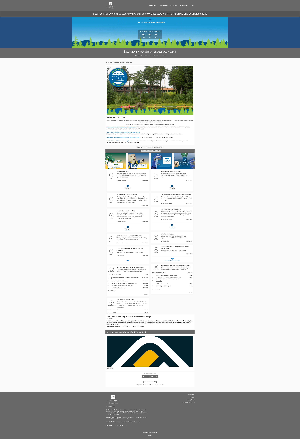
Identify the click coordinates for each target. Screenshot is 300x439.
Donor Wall (184, 5)
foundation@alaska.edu (156, 384)
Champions (152, 5)
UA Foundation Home (188, 402)
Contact (192, 397)
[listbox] (150, 90)
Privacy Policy (191, 400)
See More (110, 368)
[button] (113, 90)
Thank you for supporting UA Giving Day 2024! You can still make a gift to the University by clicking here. (150, 14)
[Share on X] (148, 376)
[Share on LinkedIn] (152, 376)
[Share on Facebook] (144, 376)
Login (149, 435)
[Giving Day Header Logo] (110, 5)
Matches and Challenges (168, 5)
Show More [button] (111, 291)
